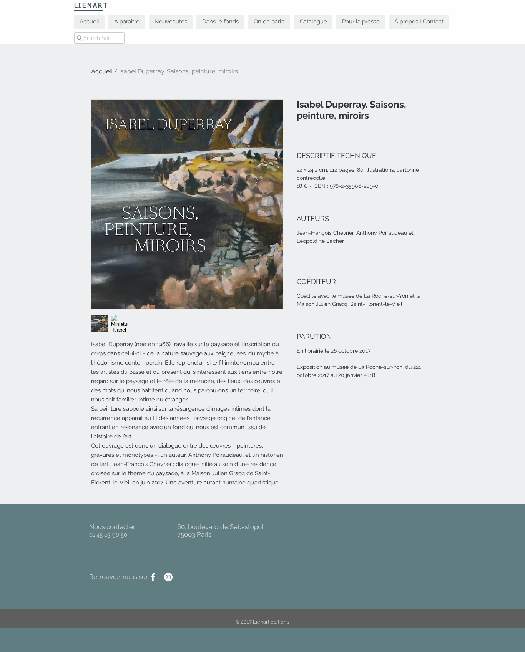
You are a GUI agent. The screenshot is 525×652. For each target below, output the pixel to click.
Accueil (101, 71)
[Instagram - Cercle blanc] (168, 577)
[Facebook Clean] (153, 577)
